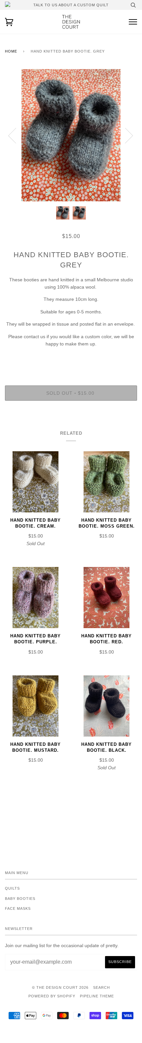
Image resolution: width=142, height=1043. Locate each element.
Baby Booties (20, 899)
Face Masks (18, 908)
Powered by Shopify (51, 996)
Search (101, 987)
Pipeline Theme (97, 996)
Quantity (71, 358)
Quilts (12, 888)
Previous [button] (16, 135)
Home (11, 51)
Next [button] (125, 135)
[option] (71, 135)
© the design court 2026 (60, 987)
